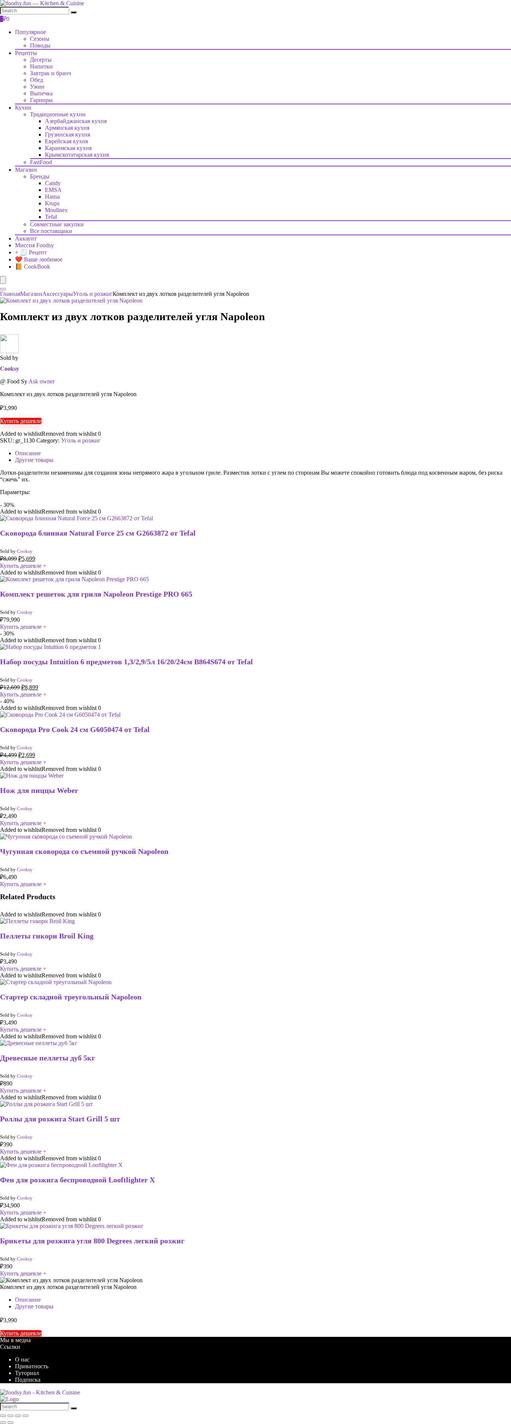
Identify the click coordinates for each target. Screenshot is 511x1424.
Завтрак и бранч (50, 73)
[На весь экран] (10, 1416)
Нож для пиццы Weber (39, 790)
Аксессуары (57, 294)
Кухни (23, 107)
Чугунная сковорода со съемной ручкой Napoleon (84, 851)
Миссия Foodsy (34, 245)
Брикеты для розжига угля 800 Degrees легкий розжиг (92, 1241)
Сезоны (39, 39)
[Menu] (3, 280)
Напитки (41, 66)
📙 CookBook (32, 266)
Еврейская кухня (66, 141)
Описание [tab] (28, 453)
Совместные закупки (57, 224)
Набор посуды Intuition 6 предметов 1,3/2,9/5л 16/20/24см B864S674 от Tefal (126, 662)
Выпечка (41, 93)
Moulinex (56, 210)
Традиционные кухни (58, 114)
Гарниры (41, 100)
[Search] (74, 12)
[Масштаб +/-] (3, 1416)
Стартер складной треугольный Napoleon (70, 997)
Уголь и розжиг (93, 294)
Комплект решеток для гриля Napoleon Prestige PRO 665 (96, 594)
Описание (28, 1299)
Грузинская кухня (67, 134)
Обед (36, 80)
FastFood (41, 162)
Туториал (27, 1373)
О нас (22, 1359)
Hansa (52, 196)
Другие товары (34, 1306)
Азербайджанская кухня (76, 121)
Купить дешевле (21, 421)
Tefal (51, 217)
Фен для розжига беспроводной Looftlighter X (77, 1180)
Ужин (37, 86)
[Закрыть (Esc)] (25, 1416)
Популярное (30, 32)
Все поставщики (51, 231)
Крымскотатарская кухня (77, 154)
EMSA (53, 190)
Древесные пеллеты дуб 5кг (47, 1058)
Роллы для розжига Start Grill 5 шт (60, 1119)
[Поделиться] (18, 1416)
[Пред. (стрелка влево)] (3, 1422)
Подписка (27, 1379)
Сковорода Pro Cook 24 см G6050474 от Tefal (75, 729)
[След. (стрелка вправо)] (10, 1422)
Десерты (41, 59)
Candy (53, 183)
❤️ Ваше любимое (38, 259)
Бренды (39, 176)
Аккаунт (26, 238)
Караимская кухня (68, 148)
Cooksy (9, 368)
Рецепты (26, 53)
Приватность (31, 1366)
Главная (10, 294)
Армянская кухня (67, 128)
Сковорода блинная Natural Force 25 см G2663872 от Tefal (98, 533)
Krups (52, 203)
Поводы (40, 45)
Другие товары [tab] (34, 460)
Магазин (26, 169)
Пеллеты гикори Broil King (47, 936)
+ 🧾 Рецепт (31, 252)
